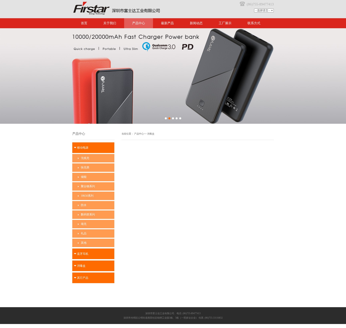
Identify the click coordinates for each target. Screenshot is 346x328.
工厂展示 (225, 23)
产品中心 (138, 23)
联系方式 (253, 23)
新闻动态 (196, 23)
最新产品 (167, 23)
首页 (84, 23)
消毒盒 (150, 133)
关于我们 (109, 23)
